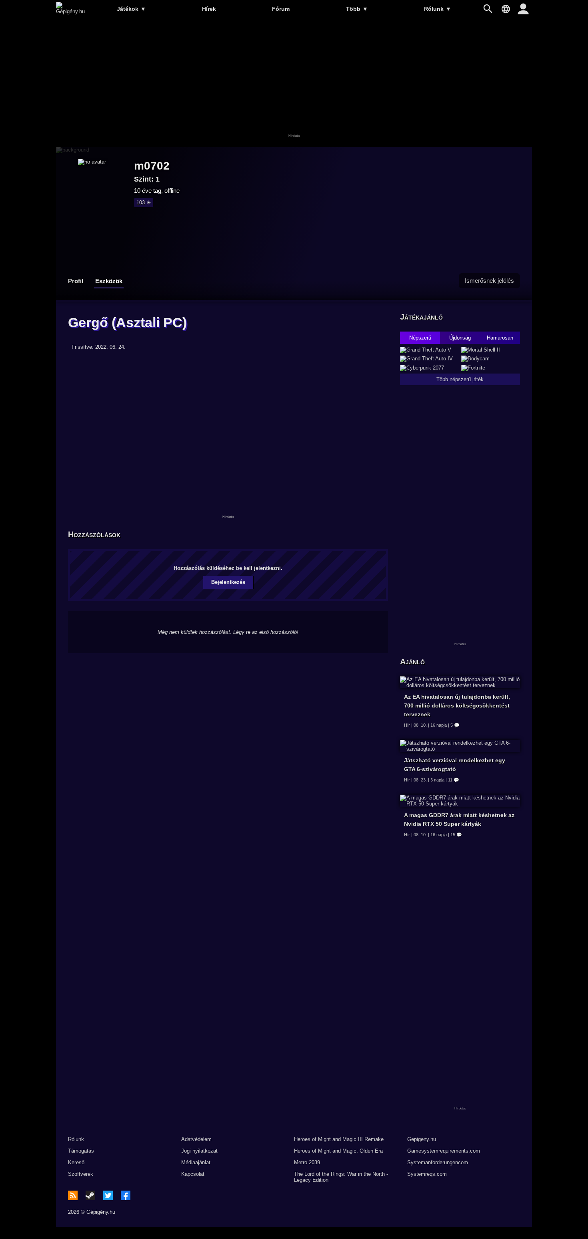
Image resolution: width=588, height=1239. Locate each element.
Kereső (76, 1162)
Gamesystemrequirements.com (443, 1151)
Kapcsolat (192, 1174)
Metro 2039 (307, 1162)
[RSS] (73, 1195)
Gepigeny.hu (421, 1139)
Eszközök (108, 281)
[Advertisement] (294, 83)
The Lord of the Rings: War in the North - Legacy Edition (341, 1177)
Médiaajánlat (195, 1162)
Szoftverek (80, 1174)
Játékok (131, 9)
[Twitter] (108, 1195)
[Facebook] (125, 1195)
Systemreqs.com (427, 1174)
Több (357, 9)
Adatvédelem (196, 1139)
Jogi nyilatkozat (199, 1151)
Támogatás (81, 1151)
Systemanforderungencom (437, 1162)
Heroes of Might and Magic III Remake (339, 1139)
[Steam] (90, 1195)
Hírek (209, 9)
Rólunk (437, 9)
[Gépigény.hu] (70, 11)
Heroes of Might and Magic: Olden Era (338, 1151)
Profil (75, 281)
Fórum (281, 9)
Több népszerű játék (460, 379)
